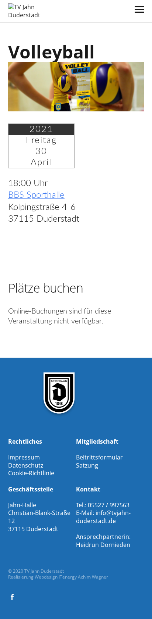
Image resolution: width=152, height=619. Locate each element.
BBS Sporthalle (36, 195)
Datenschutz (25, 465)
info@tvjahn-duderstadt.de (103, 517)
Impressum (24, 457)
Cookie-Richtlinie (31, 473)
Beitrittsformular (99, 457)
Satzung (87, 465)
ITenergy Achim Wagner (83, 577)
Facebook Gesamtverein (12, 596)
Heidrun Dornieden (103, 545)
